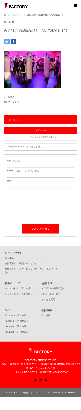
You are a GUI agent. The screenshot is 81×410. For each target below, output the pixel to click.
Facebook (35, 380)
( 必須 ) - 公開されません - (23, 171)
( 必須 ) (13, 161)
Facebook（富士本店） (17, 315)
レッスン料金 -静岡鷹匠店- (19, 294)
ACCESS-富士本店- (51, 294)
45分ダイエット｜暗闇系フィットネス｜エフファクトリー (32, 393)
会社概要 (45, 315)
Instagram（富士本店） (17, 326)
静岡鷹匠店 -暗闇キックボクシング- (24, 263)
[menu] (75, 5)
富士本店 (9, 258)
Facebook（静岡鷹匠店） (18, 321)
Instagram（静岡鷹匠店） (18, 331)
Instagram (40, 380)
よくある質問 (48, 299)
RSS (46, 380)
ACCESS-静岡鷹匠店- (52, 288)
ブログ (14, 15)
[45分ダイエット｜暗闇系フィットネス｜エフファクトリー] (27, 5)
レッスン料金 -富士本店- (18, 288)
